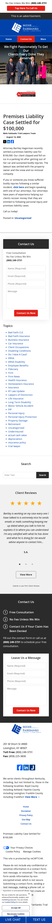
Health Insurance (17, 380)
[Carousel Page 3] (32, 564)
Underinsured (15, 431)
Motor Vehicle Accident (20, 405)
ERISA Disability (16, 361)
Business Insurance (18, 339)
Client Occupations (18, 347)
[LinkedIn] (26, 767)
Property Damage (18, 420)
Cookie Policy (13, 851)
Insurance (13, 387)
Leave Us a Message (26, 658)
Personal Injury (16, 413)
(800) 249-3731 (24, 752)
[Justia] (32, 767)
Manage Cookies (32, 851)
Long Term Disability (19, 402)
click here (18, 187)
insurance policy (17, 442)
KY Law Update (16, 391)
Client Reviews (26, 493)
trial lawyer (14, 446)
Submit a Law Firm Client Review (26, 586)
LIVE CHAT (13, 919)
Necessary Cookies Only (15, 915)
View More (26, 574)
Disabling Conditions (19, 350)
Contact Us (26, 39)
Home (9, 39)
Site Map (26, 819)
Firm (10, 372)
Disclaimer (26, 811)
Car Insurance (15, 343)
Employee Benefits (18, 365)
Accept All (15, 908)
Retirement (14, 424)
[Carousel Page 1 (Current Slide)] (20, 564)
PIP (10, 409)
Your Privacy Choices (21, 847)
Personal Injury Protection (22, 416)
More (43, 39)
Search (42, 475)
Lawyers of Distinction (20, 394)
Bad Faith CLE (15, 332)
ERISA (11, 358)
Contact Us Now (26, 313)
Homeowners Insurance (21, 383)
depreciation (15, 438)
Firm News (14, 376)
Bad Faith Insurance (19, 336)
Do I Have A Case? (17, 354)
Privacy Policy (26, 815)
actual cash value (17, 435)
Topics (8, 326)
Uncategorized (23, 218)
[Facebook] (20, 767)
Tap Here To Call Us (26, 8)
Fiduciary (13, 369)
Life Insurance (15, 398)
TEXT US (39, 919)
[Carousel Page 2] (26, 564)
